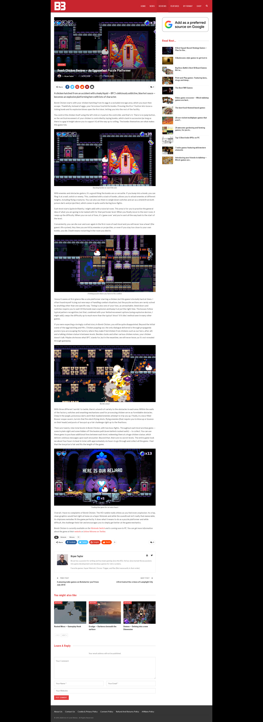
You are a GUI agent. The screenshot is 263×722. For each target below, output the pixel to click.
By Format (188, 6)
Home (143, 6)
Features (175, 6)
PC (78, 537)
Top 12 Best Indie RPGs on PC (187, 138)
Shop (199, 6)
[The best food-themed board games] (167, 110)
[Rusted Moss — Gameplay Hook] (70, 612)
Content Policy (106, 711)
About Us (58, 711)
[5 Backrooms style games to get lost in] (167, 60)
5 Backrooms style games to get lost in (191, 58)
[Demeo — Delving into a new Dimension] (139, 612)
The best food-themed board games (190, 108)
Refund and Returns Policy (127, 711)
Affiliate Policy (148, 711)
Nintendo (63, 537)
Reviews (162, 6)
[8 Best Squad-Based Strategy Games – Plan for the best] (167, 51)
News (152, 6)
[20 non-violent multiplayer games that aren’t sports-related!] (167, 120)
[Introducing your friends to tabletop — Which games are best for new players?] (167, 160)
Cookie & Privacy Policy (88, 711)
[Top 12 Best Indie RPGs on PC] (167, 140)
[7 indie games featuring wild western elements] (167, 150)
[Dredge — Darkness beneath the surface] (105, 612)
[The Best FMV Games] (167, 90)
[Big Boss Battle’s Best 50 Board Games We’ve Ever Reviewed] (167, 70)
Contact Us (70, 711)
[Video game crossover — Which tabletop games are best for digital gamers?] (167, 100)
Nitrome (72, 537)
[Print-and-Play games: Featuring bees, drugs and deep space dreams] (167, 80)
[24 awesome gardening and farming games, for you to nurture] (167, 130)
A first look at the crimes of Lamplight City (134, 582)
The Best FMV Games (184, 88)
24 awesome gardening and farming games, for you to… (190, 129)
